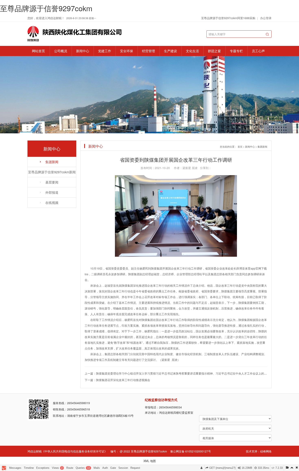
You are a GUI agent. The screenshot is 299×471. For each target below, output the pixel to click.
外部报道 (51, 192)
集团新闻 (51, 161)
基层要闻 (51, 182)
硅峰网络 (266, 451)
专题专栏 (236, 51)
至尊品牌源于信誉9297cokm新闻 (52, 172)
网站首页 (38, 51)
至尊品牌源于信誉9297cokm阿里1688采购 (228, 18)
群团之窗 (214, 51)
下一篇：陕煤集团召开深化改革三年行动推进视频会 (117, 380)
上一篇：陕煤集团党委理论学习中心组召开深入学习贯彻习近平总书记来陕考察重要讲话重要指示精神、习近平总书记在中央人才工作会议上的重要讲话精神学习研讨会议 (191, 373)
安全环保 (126, 51)
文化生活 (192, 51)
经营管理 (148, 51)
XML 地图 (149, 461)
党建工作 (104, 51)
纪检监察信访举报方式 (161, 399)
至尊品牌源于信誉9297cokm (46, 8)
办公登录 (266, 18)
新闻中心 (82, 51)
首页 (240, 146)
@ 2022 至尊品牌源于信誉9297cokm (143, 451)
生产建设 (170, 51)
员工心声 (258, 51)
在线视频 (51, 202)
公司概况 (60, 51)
